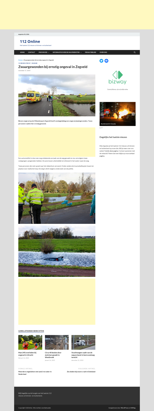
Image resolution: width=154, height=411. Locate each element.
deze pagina (114, 151)
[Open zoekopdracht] (134, 52)
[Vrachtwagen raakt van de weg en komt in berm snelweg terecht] (83, 343)
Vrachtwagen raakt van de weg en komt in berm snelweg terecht (83, 354)
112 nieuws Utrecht (24, 63)
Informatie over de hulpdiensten (66, 52)
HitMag (132, 408)
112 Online (30, 41)
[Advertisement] (77, 14)
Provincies (43, 52)
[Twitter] (101, 61)
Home (22, 52)
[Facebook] (106, 61)
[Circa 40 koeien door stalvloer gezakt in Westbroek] (57, 343)
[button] (133, 114)
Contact (31, 52)
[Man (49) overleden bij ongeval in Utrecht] (30, 343)
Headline (34, 63)
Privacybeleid (90, 52)
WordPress (124, 408)
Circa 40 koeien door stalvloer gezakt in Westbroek (53, 354)
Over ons (103, 52)
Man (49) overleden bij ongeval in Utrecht (27, 353)
